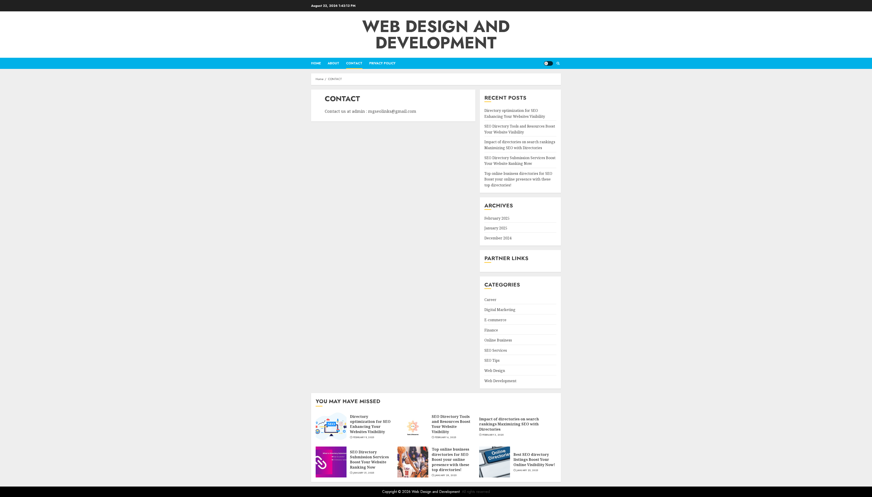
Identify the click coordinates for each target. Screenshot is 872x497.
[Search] (558, 63)
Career (490, 299)
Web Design (494, 370)
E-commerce (495, 319)
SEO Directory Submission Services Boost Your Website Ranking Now (369, 459)
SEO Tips (492, 360)
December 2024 (497, 238)
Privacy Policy (382, 63)
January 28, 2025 (446, 475)
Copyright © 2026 (397, 491)
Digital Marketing (499, 309)
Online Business (498, 340)
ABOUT (333, 63)
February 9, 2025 (363, 437)
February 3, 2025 (493, 435)
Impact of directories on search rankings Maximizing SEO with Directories (509, 424)
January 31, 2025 (363, 472)
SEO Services (495, 350)
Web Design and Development (436, 35)
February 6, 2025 (445, 437)
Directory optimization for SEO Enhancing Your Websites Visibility (370, 424)
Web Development (500, 380)
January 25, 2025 (527, 470)
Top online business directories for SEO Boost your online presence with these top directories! (518, 179)
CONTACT (354, 63)
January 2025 (495, 228)
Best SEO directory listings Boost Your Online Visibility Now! (534, 459)
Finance (491, 330)
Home (316, 63)
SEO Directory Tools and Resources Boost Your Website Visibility (451, 424)
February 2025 (497, 218)
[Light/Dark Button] (548, 63)
